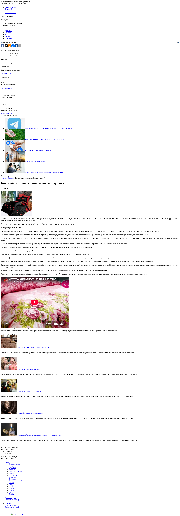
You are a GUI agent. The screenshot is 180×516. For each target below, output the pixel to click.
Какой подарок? (10, 505)
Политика (12, 479)
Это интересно (10, 7)
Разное (7, 462)
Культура (12, 469)
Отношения (13, 475)
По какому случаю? (12, 507)
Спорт (11, 485)
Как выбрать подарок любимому (29, 369)
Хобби (11, 494)
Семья (11, 483)
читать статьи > (6, 114)
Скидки (8, 509)
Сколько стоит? (10, 13)
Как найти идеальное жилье (35, 161)
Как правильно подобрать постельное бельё (33, 347)
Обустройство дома (16, 471)
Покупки (12, 477)
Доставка (8, 31)
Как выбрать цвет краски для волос (30, 413)
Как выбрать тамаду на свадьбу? (29, 391)
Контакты (8, 38)
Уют (10, 492)
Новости (8, 33)
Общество (12, 473)
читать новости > (7, 101)
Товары (11, 488)
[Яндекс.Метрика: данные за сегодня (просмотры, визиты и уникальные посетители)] (17, 514)
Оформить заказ (6, 73)
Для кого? (8, 9)
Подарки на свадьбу (12, 500)
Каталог (8, 34)
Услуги (11, 490)
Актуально (13, 466)
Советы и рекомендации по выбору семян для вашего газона (47, 139)
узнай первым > (6, 88)
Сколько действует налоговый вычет (38, 150)
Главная (8, 29)
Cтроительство (14, 464)
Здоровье (12, 468)
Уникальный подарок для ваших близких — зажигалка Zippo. (40, 435)
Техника (12, 486)
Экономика (13, 496)
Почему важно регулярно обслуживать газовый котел (44, 172)
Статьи (7, 36)
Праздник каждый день (17, 481)
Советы (11, 178)
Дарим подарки (10, 498)
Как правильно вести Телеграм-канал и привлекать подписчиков (48, 128)
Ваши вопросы (10, 11)
